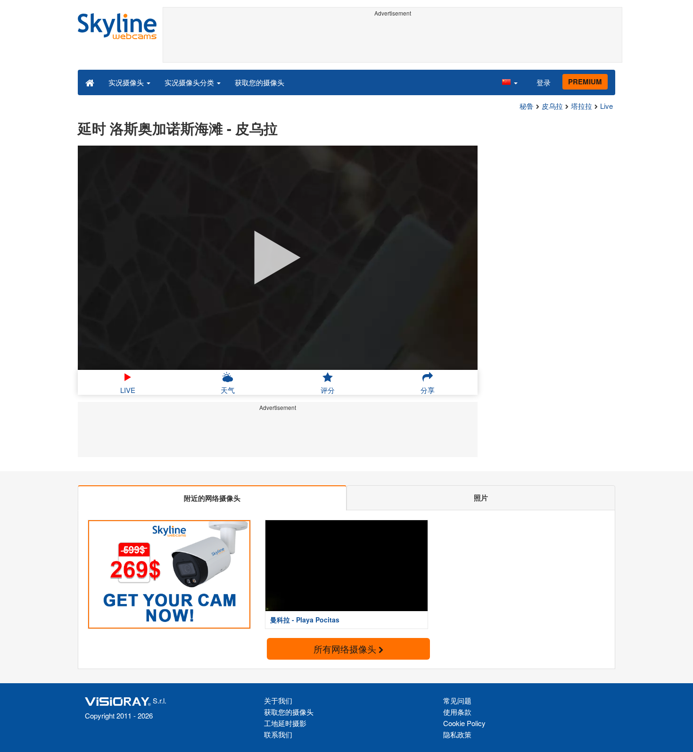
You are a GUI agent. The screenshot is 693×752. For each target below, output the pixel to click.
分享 (428, 390)
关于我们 (278, 700)
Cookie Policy (464, 723)
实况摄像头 (127, 82)
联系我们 (278, 734)
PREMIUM (585, 81)
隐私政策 (457, 734)
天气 (228, 390)
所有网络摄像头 (346, 648)
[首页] (89, 82)
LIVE (127, 390)
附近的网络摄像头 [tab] (212, 498)
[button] (510, 82)
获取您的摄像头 (259, 82)
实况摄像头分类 (190, 82)
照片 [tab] (481, 497)
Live (606, 106)
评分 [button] (328, 390)
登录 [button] (543, 82)
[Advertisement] (392, 41)
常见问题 (457, 700)
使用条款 (457, 712)
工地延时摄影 (285, 723)
